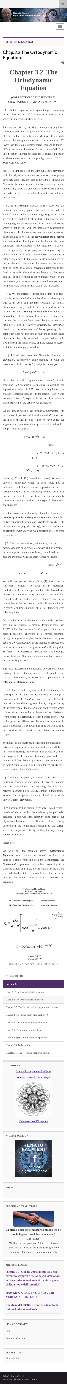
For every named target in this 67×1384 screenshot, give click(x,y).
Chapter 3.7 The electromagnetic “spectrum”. (28, 1053)
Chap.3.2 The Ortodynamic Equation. (25, 999)
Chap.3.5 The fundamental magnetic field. (27, 1022)
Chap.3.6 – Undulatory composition (24, 1030)
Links (9, 1331)
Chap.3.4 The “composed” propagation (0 (27, 1015)
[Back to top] (58, 1375)
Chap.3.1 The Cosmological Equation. (25, 992)
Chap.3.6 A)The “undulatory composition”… (28, 1037)
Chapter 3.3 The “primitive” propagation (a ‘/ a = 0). (32, 1007)
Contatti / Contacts (15, 1338)
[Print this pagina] (62, 62)
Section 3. (27, 41)
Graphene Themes (28, 1379)
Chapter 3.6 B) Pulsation (18, 1045)
